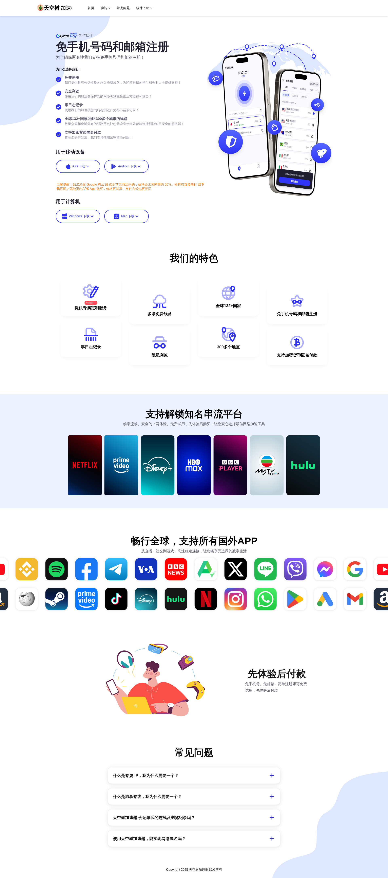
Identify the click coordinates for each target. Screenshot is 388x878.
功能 (104, 8)
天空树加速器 (198, 869)
